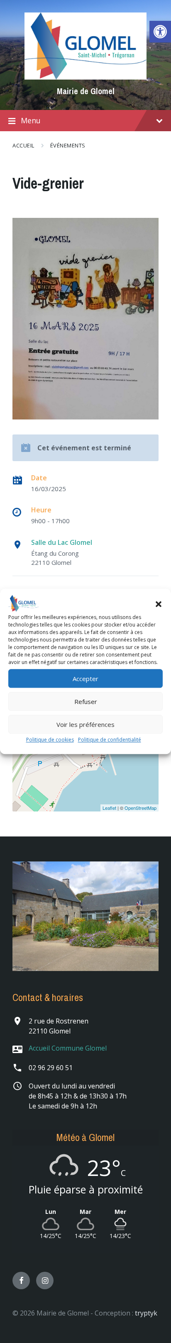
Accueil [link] (23, 145)
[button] (158, 604)
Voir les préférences (85, 724)
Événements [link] (68, 145)
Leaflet (109, 807)
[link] (160, 31)
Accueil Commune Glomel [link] (68, 1048)
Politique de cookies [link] (50, 740)
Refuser (85, 701)
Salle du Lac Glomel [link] (61, 542)
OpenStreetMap (140, 807)
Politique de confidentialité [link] (109, 740)
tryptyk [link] (146, 1313)
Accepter (85, 678)
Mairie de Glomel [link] (86, 91)
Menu (31, 120)
